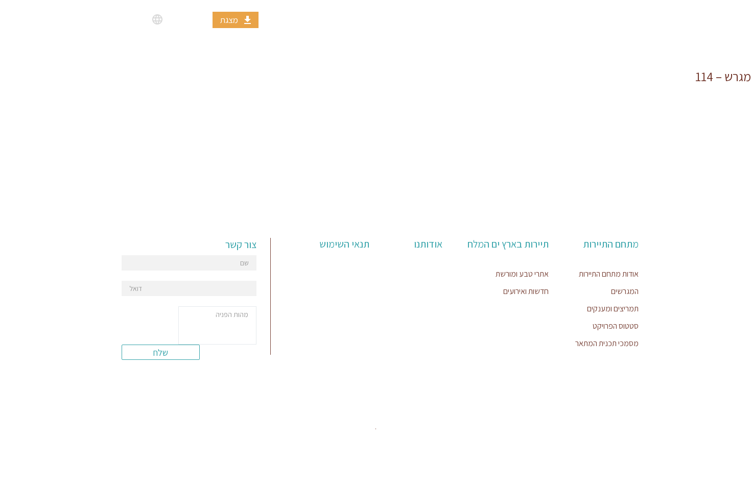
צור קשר (321, 19)
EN (140, 19)
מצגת (229, 20)
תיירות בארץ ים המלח (493, 19)
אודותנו (397, 19)
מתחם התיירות (601, 19)
